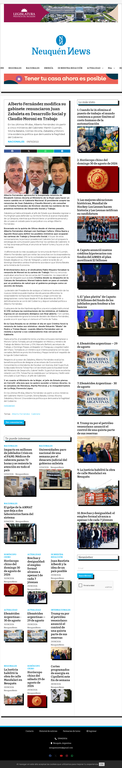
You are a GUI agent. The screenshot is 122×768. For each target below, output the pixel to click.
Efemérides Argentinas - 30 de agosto (12, 617)
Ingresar (92, 731)
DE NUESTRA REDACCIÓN (70, 68)
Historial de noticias (48, 731)
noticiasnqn (9, 405)
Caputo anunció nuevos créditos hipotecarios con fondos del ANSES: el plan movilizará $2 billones (94, 255)
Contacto (30, 731)
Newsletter (86, 557)
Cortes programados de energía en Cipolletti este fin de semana (60, 673)
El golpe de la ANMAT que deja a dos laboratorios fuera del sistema (18, 512)
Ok (101, 764)
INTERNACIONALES (60, 610)
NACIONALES (32, 68)
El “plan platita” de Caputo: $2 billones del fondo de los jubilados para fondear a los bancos (96, 302)
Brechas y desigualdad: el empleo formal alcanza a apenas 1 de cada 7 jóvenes (36, 570)
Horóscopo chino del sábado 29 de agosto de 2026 (36, 679)
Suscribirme (85, 576)
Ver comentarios (14, 422)
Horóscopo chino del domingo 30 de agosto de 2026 (12, 567)
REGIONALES (14, 68)
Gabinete (35, 414)
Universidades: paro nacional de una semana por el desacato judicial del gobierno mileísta (53, 456)
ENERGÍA (48, 68)
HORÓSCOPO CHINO (10, 555)
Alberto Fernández (21, 414)
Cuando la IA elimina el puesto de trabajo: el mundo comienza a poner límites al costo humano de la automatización (96, 116)
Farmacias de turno (71, 731)
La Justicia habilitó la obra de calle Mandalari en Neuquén (13, 676)
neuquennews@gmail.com (61, 748)
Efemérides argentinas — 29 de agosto (36, 617)
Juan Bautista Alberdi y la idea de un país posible (60, 566)
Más (110, 68)
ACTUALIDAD (93, 68)
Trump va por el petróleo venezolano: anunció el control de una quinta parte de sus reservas (60, 625)
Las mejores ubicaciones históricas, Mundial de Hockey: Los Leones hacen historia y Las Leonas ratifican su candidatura (97, 206)
